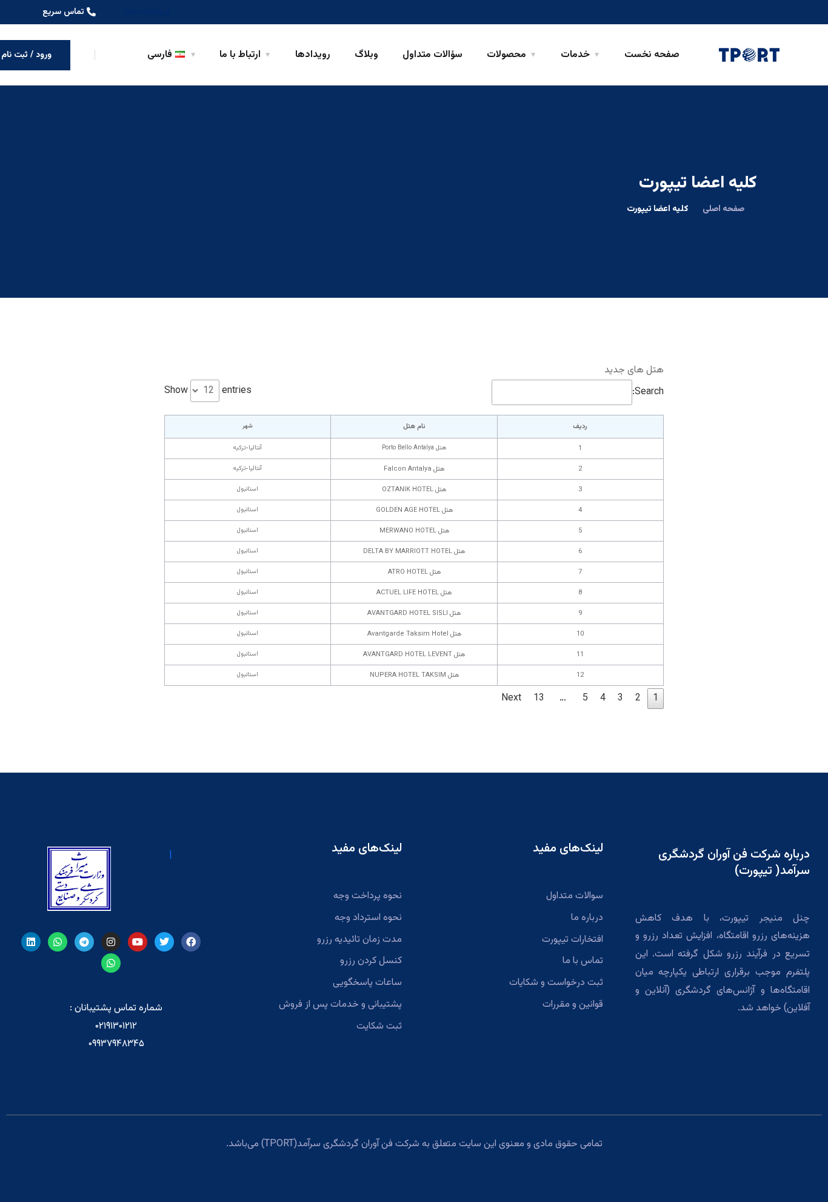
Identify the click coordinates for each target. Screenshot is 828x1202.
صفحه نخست (651, 54)
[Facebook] (191, 942)
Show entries (208, 390)
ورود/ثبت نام (147, 12)
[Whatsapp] (57, 942)
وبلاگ (366, 54)
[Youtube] (137, 942)
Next (511, 698)
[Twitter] (164, 942)
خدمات (575, 54)
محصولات (506, 54)
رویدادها (312, 54)
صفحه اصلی (723, 209)
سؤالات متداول (432, 54)
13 (538, 698)
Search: (648, 392)
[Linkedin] (31, 942)
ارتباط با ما (240, 54)
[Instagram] (111, 942)
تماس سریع (63, 12)
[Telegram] (84, 942)
